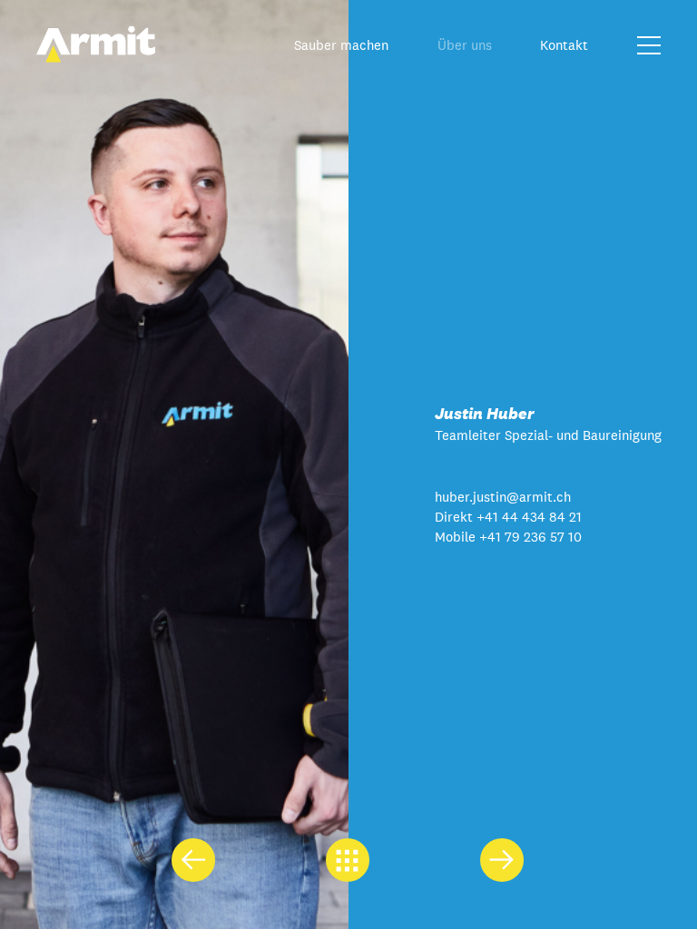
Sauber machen (341, 45)
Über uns (464, 45)
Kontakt (564, 45)
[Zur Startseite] (95, 57)
